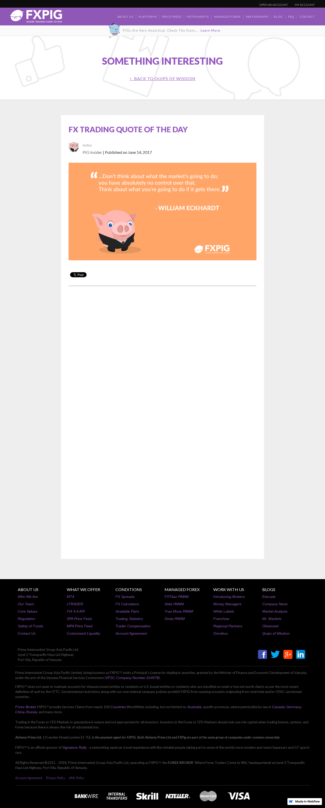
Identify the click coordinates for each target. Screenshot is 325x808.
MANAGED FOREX (182, 589)
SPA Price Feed (79, 619)
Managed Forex (227, 16)
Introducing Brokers (229, 597)
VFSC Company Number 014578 (132, 678)
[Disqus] (162, 354)
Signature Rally (74, 747)
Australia (194, 707)
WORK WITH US (228, 589)
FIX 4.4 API (76, 611)
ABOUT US (28, 589)
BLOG (278, 16)
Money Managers (227, 604)
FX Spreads (125, 597)
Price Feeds (171, 16)
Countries (118, 707)
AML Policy (76, 778)
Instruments (198, 16)
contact (307, 16)
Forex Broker (25, 707)
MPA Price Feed (79, 626)
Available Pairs (127, 611)
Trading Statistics (129, 619)
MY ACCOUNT (305, 5)
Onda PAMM (175, 619)
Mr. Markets (271, 619)
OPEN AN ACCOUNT (273, 5)
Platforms (148, 16)
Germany (293, 707)
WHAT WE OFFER (83, 589)
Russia (31, 712)
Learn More (210, 30)
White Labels (223, 611)
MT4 (70, 597)
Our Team (26, 604)
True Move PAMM (179, 611)
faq (291, 16)
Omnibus (220, 633)
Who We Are (28, 597)
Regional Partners (227, 626)
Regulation (26, 619)
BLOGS (268, 589)
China (20, 712)
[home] (36, 17)
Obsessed (270, 626)
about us (125, 16)
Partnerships (257, 16)
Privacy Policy (55, 778)
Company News (275, 604)
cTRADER (75, 604)
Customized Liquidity (83, 633)
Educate (268, 597)
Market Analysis (274, 611)
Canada (278, 707)
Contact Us (27, 633)
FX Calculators (127, 604)
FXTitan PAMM (177, 597)
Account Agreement (131, 633)
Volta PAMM (174, 604)
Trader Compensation (133, 626)
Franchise (221, 619)
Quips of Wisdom (276, 633)
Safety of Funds (30, 626)
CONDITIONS (129, 589)
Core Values (27, 611)
